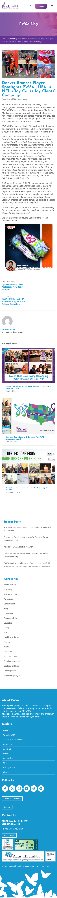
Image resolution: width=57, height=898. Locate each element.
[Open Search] (30, 6)
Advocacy (8, 589)
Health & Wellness (11, 637)
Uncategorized (10, 671)
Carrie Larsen (23, 99)
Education (8, 623)
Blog (6, 609)
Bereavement (9, 604)
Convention (8, 613)
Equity (6, 628)
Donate (41, 6)
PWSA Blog (12, 39)
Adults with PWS (10, 585)
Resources (7, 744)
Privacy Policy (9, 767)
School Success (10, 656)
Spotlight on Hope (11, 666)
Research (8, 652)
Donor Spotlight (10, 618)
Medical (7, 642)
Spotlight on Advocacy (13, 661)
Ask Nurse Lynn (10, 594)
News (6, 647)
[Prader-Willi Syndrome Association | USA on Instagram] (19, 788)
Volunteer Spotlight (12, 675)
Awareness (22, 39)
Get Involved (8, 758)
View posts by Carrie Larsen (12, 332)
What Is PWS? (9, 735)
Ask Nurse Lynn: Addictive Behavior (18, 547)
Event (6, 632)
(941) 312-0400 (16, 828)
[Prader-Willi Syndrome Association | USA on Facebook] (5, 788)
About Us (7, 749)
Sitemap (6, 772)
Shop (5, 763)
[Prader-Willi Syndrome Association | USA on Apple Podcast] (34, 788)
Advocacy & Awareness (13, 740)
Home (4, 39)
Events (6, 753)
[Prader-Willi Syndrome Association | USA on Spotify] (41, 788)
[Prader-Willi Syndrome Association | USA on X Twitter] (12, 788)
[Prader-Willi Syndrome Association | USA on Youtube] (26, 788)
